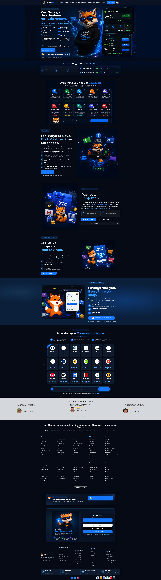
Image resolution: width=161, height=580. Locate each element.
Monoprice (108, 465)
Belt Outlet (59, 450)
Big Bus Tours (60, 455)
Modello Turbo (109, 478)
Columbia (75, 452)
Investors (108, 558)
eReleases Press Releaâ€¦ (111, 455)
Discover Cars (92, 455)
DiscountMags (92, 452)
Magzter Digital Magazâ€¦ (111, 474)
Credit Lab (93, 553)
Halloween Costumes (78, 467)
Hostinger (75, 480)
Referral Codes (47, 25)
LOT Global (92, 476)
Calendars (75, 439)
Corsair (74, 455)
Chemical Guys (76, 450)
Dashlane (91, 441)
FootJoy (43, 471)
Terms (103, 534)
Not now (100, 501)
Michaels (107, 469)
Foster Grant (44, 476)
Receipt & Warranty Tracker (65, 564)
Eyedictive (108, 452)
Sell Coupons (78, 561)
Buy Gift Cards (78, 553)
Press (92, 559)
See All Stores (103, 389)
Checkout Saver (95, 393)
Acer (42, 443)
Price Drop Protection (64, 567)
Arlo (42, 452)
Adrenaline (43, 448)
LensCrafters (92, 465)
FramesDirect (44, 480)
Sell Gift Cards (78, 555)
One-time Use (51, 23)
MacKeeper (108, 471)
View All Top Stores (80, 487)
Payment (93, 555)
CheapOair (75, 448)
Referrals (90, 2)
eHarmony (108, 443)
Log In (103, 2)
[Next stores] (116, 364)
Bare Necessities (61, 443)
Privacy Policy (107, 534)
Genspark (59, 480)
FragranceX (43, 478)
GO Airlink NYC (60, 471)
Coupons (66, 2)
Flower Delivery (44, 469)
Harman (75, 469)
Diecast (91, 450)
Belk (58, 448)
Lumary (91, 478)
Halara (74, 465)
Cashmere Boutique (78, 443)
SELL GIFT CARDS (104, 219)
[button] (98, 525)
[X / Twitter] (75, 578)
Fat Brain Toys (44, 465)
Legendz (91, 480)
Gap (58, 465)
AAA (42, 439)
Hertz (74, 474)
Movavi (107, 480)
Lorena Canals (92, 474)
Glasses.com (60, 469)
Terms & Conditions (111, 560)
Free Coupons (62, 23)
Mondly (107, 476)
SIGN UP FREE (47, 172)
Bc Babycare (60, 445)
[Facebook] (72, 578)
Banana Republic (61, 439)
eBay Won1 (61, 562)
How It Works (109, 556)
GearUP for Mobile (61, 467)
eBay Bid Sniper (62, 560)
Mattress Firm (108, 467)
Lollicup (91, 471)
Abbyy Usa (43, 441)
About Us (108, 554)
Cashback (83, 2)
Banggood (59, 441)
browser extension (100, 204)
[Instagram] (78, 578)
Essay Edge (108, 445)
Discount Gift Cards (75, 2)
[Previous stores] (44, 364)
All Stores (60, 2)
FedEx (42, 467)
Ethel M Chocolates (110, 448)
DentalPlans (92, 445)
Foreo (42, 474)
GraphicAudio (60, 476)
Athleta (42, 455)
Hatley (74, 471)
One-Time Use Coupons (80, 563)
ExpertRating (108, 450)
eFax (106, 441)
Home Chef (76, 478)
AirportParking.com (45, 450)
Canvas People (76, 441)
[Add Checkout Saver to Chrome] (117, 2)
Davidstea (91, 443)
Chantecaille (76, 445)
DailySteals (92, 439)
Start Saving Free (47, 50)
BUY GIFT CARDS (88, 219)
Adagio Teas (44, 445)
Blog (92, 562)
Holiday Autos (76, 476)
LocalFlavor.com (93, 469)
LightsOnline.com (93, 467)
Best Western (60, 452)
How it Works (96, 2)
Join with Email (97, 520)
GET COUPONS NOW (47, 273)
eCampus (107, 439)
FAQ (92, 551)
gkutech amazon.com (62, 478)
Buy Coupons (78, 557)
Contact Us (93, 557)
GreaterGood (60, 474)
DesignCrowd (92, 448)
